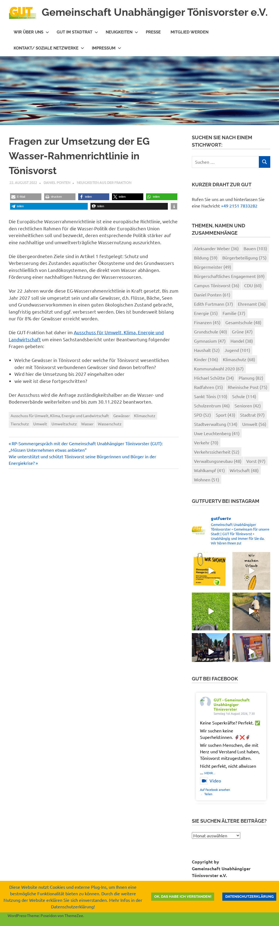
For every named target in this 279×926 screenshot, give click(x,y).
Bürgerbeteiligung (244, 257)
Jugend (237, 350)
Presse (153, 32)
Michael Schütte (214, 377)
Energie (206, 313)
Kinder (206, 359)
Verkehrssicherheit (216, 451)
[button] (25, 196)
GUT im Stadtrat (74, 32)
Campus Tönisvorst (216, 285)
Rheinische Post (247, 387)
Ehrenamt (252, 303)
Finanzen (207, 322)
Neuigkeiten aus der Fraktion (104, 182)
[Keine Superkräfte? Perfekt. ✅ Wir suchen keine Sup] (211, 571)
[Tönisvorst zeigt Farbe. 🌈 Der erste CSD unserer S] (211, 652)
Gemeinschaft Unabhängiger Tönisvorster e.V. (155, 12)
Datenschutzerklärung (249, 896)
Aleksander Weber (216, 248)
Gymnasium (210, 340)
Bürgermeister (212, 267)
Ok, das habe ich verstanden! (182, 896)
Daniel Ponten (57, 182)
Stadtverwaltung (215, 424)
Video (215, 780)
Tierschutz (20, 423)
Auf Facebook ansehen (215, 789)
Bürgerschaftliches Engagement (229, 276)
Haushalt (207, 350)
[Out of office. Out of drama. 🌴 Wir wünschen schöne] (251, 571)
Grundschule (210, 331)
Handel (242, 340)
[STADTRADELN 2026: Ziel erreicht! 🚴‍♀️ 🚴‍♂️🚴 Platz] (251, 611)
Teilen (208, 794)
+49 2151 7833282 (239, 205)
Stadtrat (252, 414)
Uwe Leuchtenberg (216, 433)
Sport (225, 414)
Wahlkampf (209, 470)
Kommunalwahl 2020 (219, 368)
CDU (253, 285)
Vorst (255, 461)
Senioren (248, 405)
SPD (202, 414)
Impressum (104, 48)
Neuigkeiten (119, 32)
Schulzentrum (212, 405)
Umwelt (40, 423)
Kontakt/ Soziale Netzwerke (46, 48)
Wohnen (206, 479)
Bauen (255, 248)
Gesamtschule (243, 322)
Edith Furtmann (213, 303)
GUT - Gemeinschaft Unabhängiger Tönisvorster (232, 704)
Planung (251, 377)
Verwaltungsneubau (217, 461)
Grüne (242, 331)
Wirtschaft (244, 470)
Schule (244, 396)
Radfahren (208, 387)
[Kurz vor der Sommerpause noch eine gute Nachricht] (211, 611)
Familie (234, 313)
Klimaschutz (144, 415)
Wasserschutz (110, 423)
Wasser (87, 423)
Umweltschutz (64, 423)
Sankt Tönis (210, 396)
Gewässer (121, 415)
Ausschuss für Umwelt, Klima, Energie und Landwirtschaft (60, 415)
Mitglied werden (189, 32)
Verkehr (206, 442)
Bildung (205, 257)
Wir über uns (28, 32)
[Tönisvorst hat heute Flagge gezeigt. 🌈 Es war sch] (251, 652)
